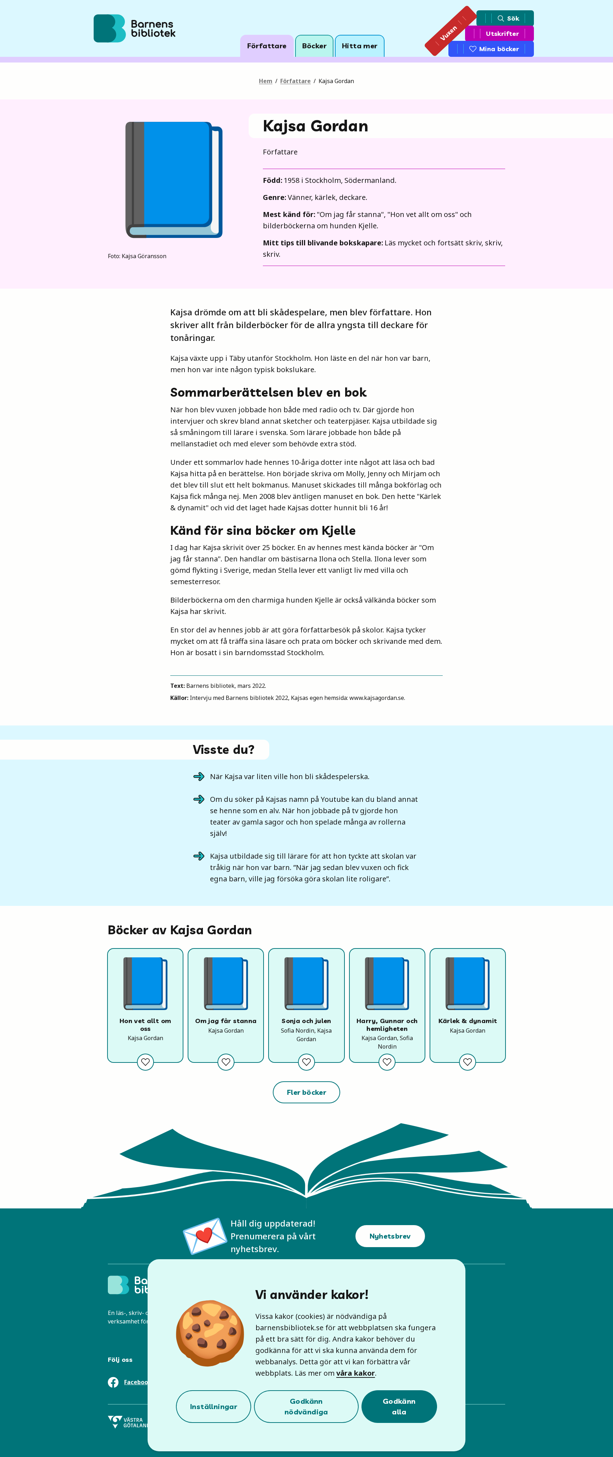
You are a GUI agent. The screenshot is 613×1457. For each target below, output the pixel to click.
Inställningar (213, 1406)
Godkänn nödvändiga (306, 1406)
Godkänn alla (399, 1406)
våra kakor (355, 1373)
